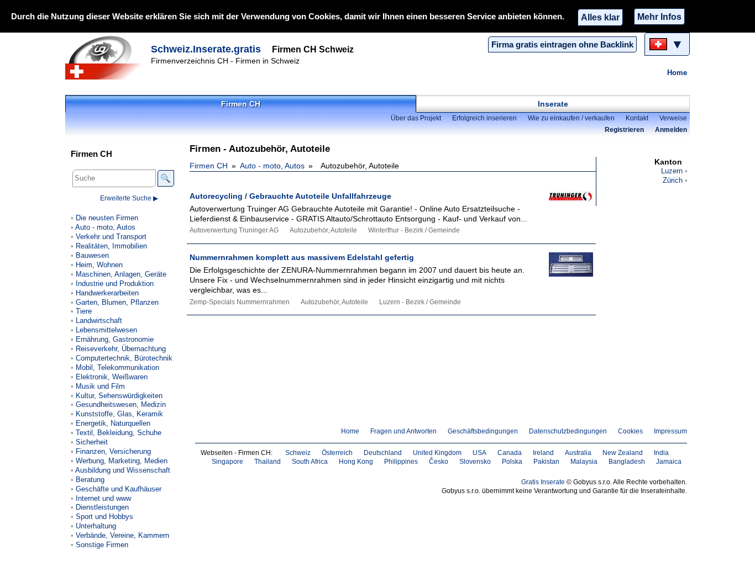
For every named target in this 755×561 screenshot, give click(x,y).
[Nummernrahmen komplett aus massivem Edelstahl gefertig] (565, 273)
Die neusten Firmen (107, 218)
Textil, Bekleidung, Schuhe (118, 432)
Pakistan (546, 461)
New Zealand (622, 453)
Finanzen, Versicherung (113, 451)
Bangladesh (627, 461)
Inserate (553, 103)
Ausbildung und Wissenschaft (122, 470)
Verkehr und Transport (111, 236)
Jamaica (668, 461)
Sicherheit (92, 442)
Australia (578, 453)
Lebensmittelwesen (106, 330)
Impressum (670, 431)
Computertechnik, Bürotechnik (124, 358)
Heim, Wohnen (99, 265)
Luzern (672, 171)
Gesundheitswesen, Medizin (121, 404)
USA (479, 453)
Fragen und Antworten (403, 431)
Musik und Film (100, 386)
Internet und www (103, 498)
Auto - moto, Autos (272, 165)
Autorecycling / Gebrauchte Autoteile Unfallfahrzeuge (290, 196)
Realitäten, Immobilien (111, 246)
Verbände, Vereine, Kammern (122, 535)
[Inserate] (106, 57)
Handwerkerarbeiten (107, 293)
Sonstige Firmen (102, 545)
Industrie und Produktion (115, 283)
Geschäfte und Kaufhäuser (118, 489)
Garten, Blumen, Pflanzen (117, 302)
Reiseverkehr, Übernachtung (121, 349)
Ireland (543, 453)
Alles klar (600, 17)
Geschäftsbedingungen (483, 431)
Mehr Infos (659, 17)
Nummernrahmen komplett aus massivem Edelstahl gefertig (302, 257)
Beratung (90, 479)
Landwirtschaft (99, 320)
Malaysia (583, 461)
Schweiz (298, 453)
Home (677, 72)
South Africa (310, 461)
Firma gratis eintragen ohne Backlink (562, 44)
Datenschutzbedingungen (568, 431)
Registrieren (624, 130)
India (661, 453)
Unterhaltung (96, 526)
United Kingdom (437, 453)
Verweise (673, 118)
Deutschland (383, 453)
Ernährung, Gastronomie (115, 339)
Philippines (401, 461)
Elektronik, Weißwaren (112, 377)
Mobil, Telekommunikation (117, 367)
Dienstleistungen (102, 507)
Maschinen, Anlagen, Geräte (121, 274)
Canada (509, 453)
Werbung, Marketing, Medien (121, 461)
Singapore (227, 461)
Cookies (630, 431)
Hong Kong (356, 461)
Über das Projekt (416, 118)
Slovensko (475, 461)
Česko (438, 461)
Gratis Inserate (543, 482)
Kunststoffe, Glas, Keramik (119, 414)
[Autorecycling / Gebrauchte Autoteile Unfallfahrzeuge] (565, 211)
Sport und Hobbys (104, 516)
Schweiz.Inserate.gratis (206, 49)
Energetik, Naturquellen (113, 423)
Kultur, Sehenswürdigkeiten (119, 395)
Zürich (673, 180)
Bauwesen (92, 255)
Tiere (84, 311)
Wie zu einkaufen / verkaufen (571, 118)
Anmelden (671, 130)
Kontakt (637, 118)
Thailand (267, 461)
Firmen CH (240, 103)
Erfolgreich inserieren (484, 118)
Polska (512, 461)
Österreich (337, 453)
